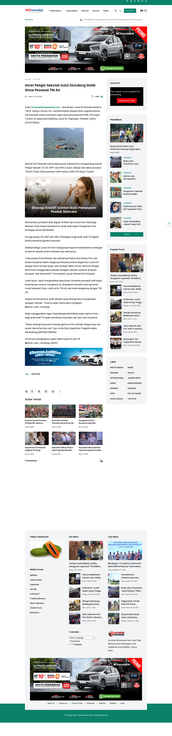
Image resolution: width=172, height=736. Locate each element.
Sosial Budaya (72, 11)
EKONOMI (114, 373)
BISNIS (130, 367)
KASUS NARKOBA (135, 383)
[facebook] (127, 1)
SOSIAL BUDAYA (116, 399)
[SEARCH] (116, 10)
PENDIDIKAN (127, 157)
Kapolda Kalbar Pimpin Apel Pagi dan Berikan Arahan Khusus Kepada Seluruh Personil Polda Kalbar (62, 449)
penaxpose (34, 612)
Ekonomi (95, 11)
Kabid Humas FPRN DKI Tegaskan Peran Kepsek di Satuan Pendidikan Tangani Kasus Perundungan (133, 208)
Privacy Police (77, 703)
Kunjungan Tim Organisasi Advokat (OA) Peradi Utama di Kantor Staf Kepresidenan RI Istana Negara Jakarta (133, 340)
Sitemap (102, 703)
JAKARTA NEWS (134, 378)
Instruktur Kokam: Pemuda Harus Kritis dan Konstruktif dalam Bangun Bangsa (63, 421)
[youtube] (142, 1)
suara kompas (36, 580)
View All (126, 234)
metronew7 (35, 594)
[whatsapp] (135, 1)
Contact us (63, 703)
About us (51, 703)
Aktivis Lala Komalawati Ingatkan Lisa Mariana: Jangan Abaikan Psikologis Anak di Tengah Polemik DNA (132, 177)
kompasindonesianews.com (45, 107)
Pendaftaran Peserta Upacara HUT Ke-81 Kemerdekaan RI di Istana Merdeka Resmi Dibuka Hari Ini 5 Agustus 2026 (85, 19)
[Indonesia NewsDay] (34, 10)
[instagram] (139, 1)
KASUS (113, 383)
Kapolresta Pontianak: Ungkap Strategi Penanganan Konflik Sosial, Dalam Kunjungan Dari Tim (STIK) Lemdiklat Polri (36, 449)
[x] (131, 1)
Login (122, 703)
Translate (78, 644)
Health (106, 11)
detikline (33, 575)
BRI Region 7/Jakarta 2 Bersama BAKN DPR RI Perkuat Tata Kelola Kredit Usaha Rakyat (124, 565)
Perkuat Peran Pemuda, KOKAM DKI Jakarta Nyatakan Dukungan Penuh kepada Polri (36, 421)
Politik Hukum (55, 11)
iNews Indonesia (37, 603)
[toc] (169, 223)
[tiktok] (146, 1)
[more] (59, 391)
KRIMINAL (114, 388)
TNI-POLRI (37, 79)
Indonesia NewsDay (85, 715)
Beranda (28, 79)
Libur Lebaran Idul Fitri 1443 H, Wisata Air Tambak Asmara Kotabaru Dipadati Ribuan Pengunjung (133, 327)
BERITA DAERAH (116, 367)
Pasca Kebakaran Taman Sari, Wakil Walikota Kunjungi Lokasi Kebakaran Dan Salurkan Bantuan (132, 287)
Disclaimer (91, 703)
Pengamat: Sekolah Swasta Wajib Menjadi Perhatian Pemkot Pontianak (133, 192)
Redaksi (113, 703)
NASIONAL (132, 388)
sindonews (34, 584)
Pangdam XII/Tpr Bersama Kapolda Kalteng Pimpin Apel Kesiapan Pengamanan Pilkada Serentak (89, 421)
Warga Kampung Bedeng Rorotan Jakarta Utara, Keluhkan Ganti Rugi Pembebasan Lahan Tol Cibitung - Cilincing (133, 314)
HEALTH (131, 373)
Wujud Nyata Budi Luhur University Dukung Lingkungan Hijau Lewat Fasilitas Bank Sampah (125, 148)
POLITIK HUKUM (134, 393)
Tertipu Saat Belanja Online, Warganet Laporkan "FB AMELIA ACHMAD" (125, 277)
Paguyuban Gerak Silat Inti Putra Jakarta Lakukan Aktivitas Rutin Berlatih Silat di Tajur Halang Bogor (131, 603)
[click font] (92, 97)
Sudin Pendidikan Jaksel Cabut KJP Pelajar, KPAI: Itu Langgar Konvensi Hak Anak (132, 223)
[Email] (52, 391)
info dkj (33, 589)
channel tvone (36, 608)
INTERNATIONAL (117, 378)
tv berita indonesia (37, 598)
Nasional (85, 11)
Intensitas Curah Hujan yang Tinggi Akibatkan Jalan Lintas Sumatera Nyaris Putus (132, 301)
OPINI (112, 393)
